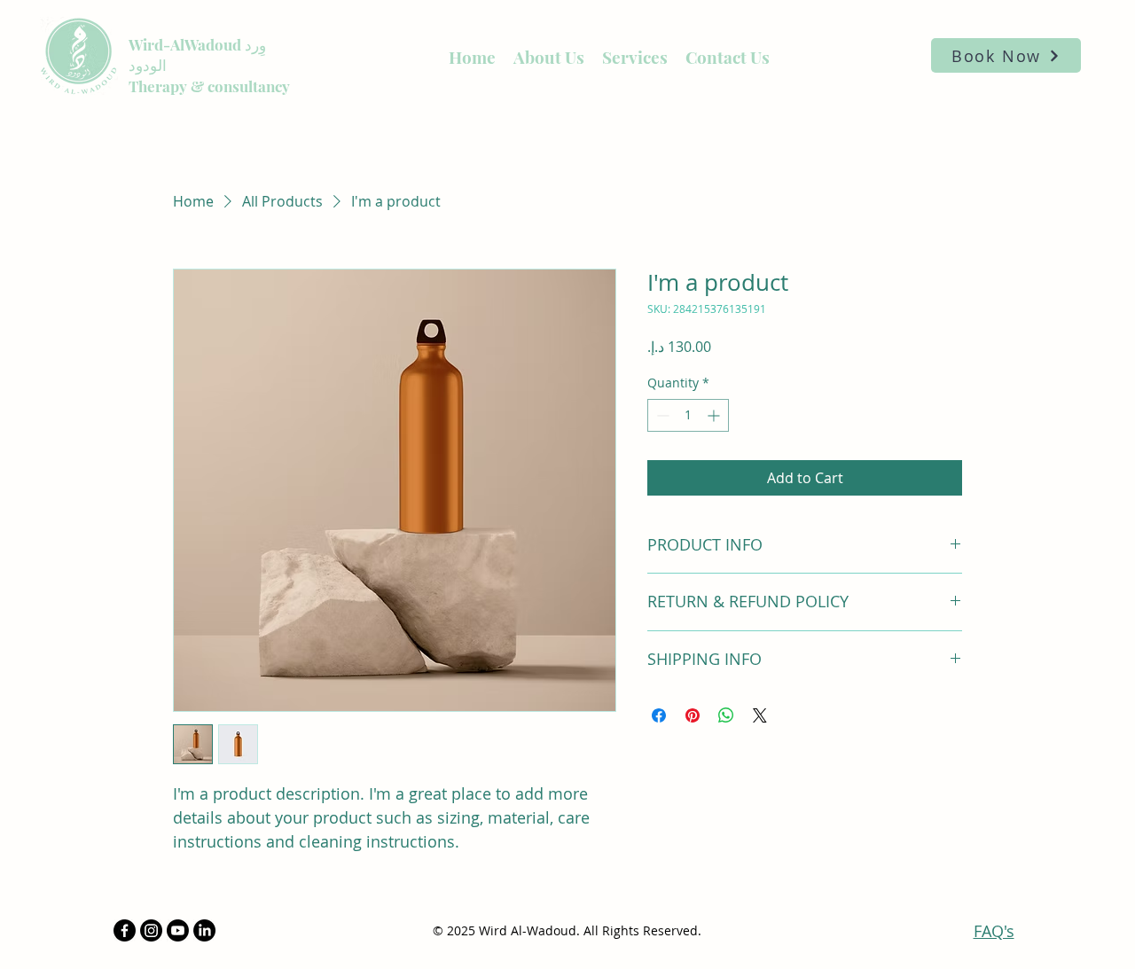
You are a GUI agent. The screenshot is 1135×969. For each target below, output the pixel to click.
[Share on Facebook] (658, 715)
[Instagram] (151, 930)
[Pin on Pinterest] (692, 715)
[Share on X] (760, 715)
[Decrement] (661, 415)
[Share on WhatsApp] (726, 715)
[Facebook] (125, 930)
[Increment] (715, 415)
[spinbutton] (688, 415)
